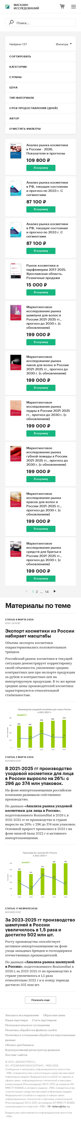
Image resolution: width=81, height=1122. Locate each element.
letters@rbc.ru (61, 1106)
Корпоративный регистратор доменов (32, 1050)
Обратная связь (54, 1015)
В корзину (41, 167)
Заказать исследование (22, 1015)
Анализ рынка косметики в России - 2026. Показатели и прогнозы (47, 149)
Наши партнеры (16, 1020)
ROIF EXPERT (13, 623)
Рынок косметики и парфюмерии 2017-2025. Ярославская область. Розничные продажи (46, 272)
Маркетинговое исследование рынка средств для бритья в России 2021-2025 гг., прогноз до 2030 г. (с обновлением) (44, 554)
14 (47, 591)
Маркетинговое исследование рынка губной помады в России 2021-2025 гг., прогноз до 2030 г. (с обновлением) (47, 456)
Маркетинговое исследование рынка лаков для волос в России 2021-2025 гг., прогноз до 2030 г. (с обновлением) (47, 365)
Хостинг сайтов (16, 1055)
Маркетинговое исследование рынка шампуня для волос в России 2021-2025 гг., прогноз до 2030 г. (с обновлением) (44, 317)
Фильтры (62, 43)
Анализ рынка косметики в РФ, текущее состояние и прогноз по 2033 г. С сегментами (47, 189)
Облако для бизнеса (19, 1045)
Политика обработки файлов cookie (31, 1030)
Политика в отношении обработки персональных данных (40, 1038)
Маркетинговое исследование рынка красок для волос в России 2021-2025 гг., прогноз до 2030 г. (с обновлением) (44, 504)
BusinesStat (13, 761)
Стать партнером (44, 1020)
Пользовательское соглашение (27, 1025)
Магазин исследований (26, 7)
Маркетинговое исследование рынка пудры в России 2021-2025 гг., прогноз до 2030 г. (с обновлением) (48, 411)
